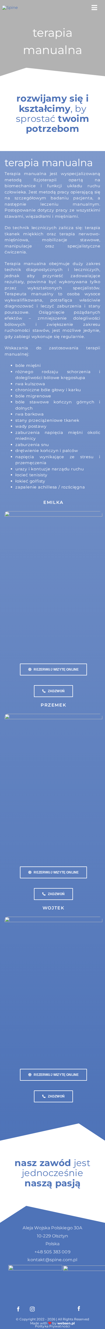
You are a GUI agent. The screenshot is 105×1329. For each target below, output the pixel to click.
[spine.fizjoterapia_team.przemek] (53, 715)
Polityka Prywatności (52, 1326)
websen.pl (66, 1323)
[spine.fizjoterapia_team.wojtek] (53, 918)
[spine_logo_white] (10, 7)
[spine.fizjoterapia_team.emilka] (53, 513)
